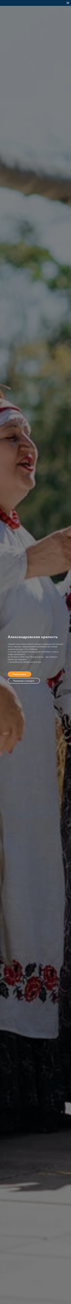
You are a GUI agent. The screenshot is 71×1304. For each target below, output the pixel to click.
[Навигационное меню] (68, 3)
